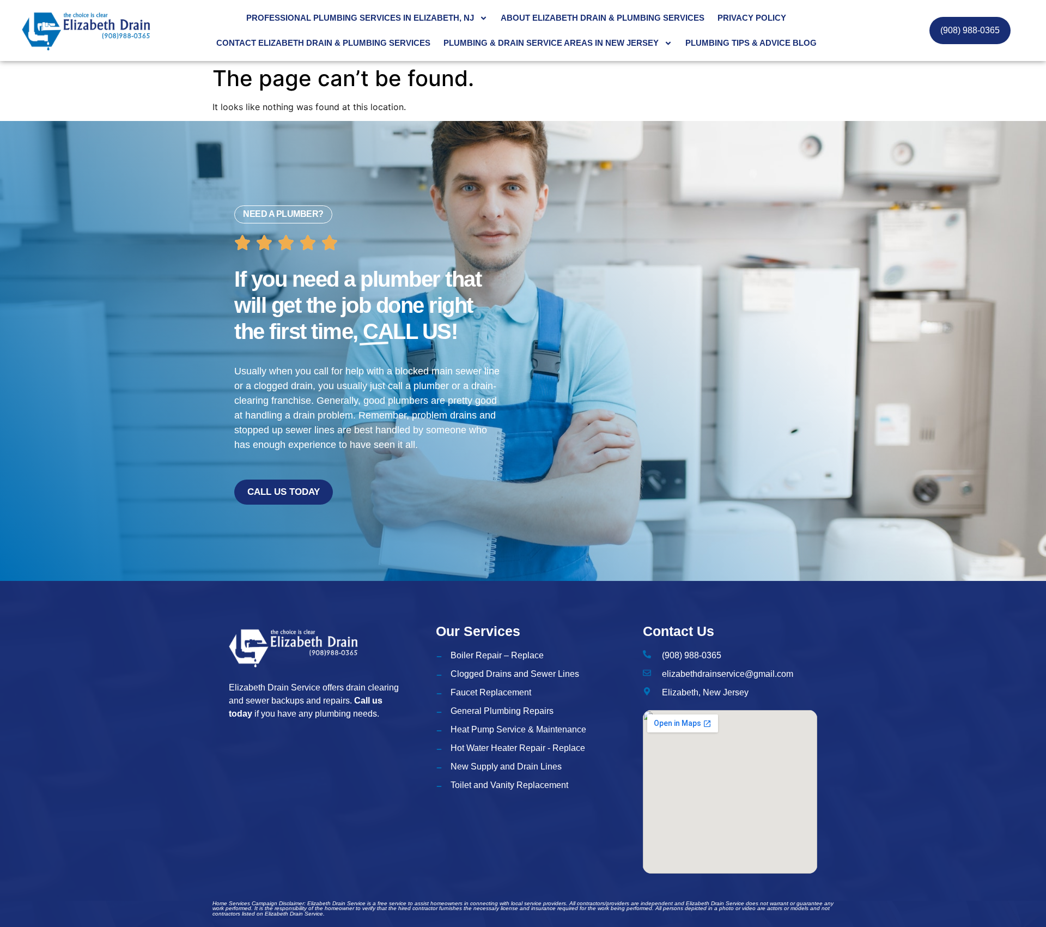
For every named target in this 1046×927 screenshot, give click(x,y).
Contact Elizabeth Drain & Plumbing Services (323, 42)
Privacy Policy (751, 17)
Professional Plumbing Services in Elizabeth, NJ (360, 17)
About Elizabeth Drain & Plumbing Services (602, 17)
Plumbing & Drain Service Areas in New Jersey (551, 42)
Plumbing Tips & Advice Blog (751, 42)
